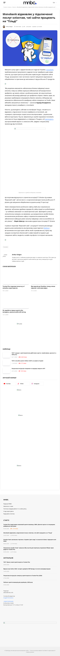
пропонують (49, 119)
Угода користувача (8, 511)
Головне (5, 247)
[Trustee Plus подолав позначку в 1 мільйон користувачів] (16, 277)
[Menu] (4, 2)
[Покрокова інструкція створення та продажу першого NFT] (6, 370)
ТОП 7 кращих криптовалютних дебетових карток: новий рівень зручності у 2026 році (34, 353)
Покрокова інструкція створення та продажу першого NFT (28, 368)
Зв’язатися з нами (8, 506)
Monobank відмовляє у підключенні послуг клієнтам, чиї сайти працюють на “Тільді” (27, 533)
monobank (49, 70)
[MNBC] (30, 2)
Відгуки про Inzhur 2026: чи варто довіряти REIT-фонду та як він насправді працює (26, 569)
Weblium (47, 228)
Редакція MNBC (7, 504)
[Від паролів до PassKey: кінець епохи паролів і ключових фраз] (44, 277)
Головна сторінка (7, 7)
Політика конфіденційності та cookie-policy (14, 509)
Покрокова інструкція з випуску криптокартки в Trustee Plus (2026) (22, 575)
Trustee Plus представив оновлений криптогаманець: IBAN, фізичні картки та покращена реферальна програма (29, 525)
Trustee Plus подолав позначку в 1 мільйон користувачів (14, 287)
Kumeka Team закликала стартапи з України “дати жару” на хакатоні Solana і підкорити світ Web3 (29, 540)
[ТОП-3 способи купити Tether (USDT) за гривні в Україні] (6, 363)
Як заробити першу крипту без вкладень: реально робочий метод (14, 311)
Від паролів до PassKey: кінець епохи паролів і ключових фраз (43, 287)
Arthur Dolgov (9, 26)
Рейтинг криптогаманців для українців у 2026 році (18, 582)
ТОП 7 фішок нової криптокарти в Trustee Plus (16, 562)
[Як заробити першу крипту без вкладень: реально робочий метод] (16, 301)
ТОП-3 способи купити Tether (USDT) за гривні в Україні (27, 361)
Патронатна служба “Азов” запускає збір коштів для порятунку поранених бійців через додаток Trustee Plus (28, 548)
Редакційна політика (9, 514)
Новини (14, 7)
